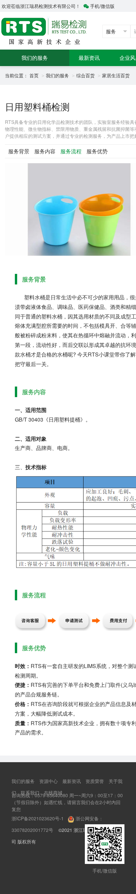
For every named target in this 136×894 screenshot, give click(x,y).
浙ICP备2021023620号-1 (38, 818)
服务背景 (18, 151)
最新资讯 (89, 57)
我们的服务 (34, 57)
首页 (34, 75)
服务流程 (71, 151)
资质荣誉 (94, 781)
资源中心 (48, 781)
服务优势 (97, 151)
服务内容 (44, 151)
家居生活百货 (116, 75)
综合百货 (85, 75)
